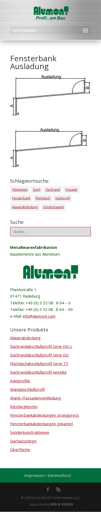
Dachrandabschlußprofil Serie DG (39, 354)
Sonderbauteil (53, 207)
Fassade (71, 189)
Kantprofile (20, 380)
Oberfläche (20, 449)
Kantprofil (62, 198)
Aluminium (20, 189)
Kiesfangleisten (24, 406)
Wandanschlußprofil (27, 389)
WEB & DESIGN (61, 504)
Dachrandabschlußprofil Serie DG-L (41, 346)
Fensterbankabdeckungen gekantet (41, 423)
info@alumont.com (39, 316)
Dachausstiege (23, 440)
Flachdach (42, 198)
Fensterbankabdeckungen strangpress (44, 415)
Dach (36, 189)
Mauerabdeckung (25, 207)
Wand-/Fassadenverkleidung (35, 397)
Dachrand (53, 189)
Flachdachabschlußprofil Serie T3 (39, 363)
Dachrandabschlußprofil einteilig (38, 372)
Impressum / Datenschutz (47, 475)
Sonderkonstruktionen (29, 432)
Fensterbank (21, 198)
